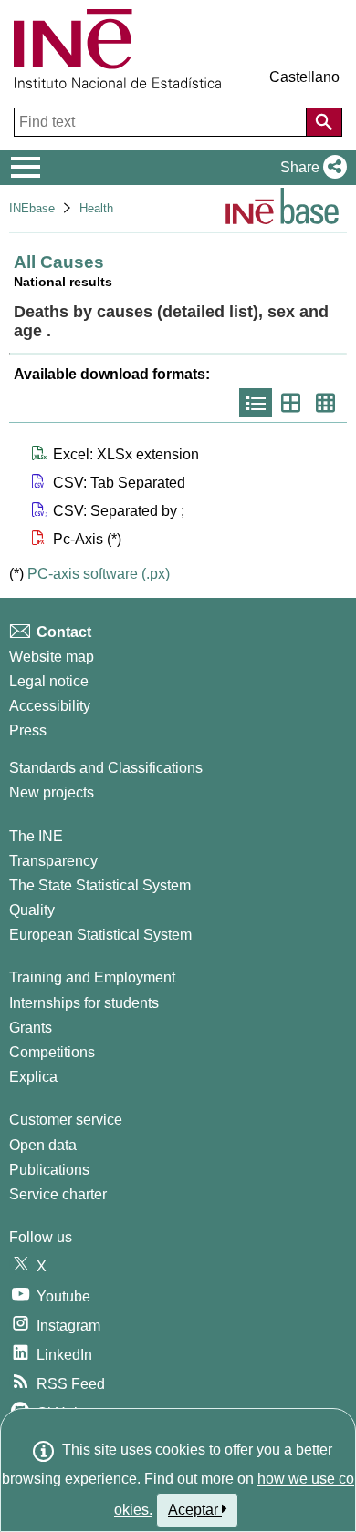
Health (96, 208)
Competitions (52, 1052)
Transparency (53, 861)
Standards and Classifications (106, 768)
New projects (51, 792)
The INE (36, 836)
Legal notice (49, 681)
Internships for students (84, 1003)
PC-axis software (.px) (98, 573)
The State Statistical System (100, 885)
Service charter (58, 1194)
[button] (310, 167)
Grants (30, 1027)
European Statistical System (100, 934)
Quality (32, 910)
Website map (51, 656)
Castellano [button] (304, 77)
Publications (49, 1169)
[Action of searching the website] (324, 122)
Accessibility (49, 706)
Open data (43, 1145)
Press (28, 730)
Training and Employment (92, 977)
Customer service (65, 1119)
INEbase (32, 208)
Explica (33, 1077)
